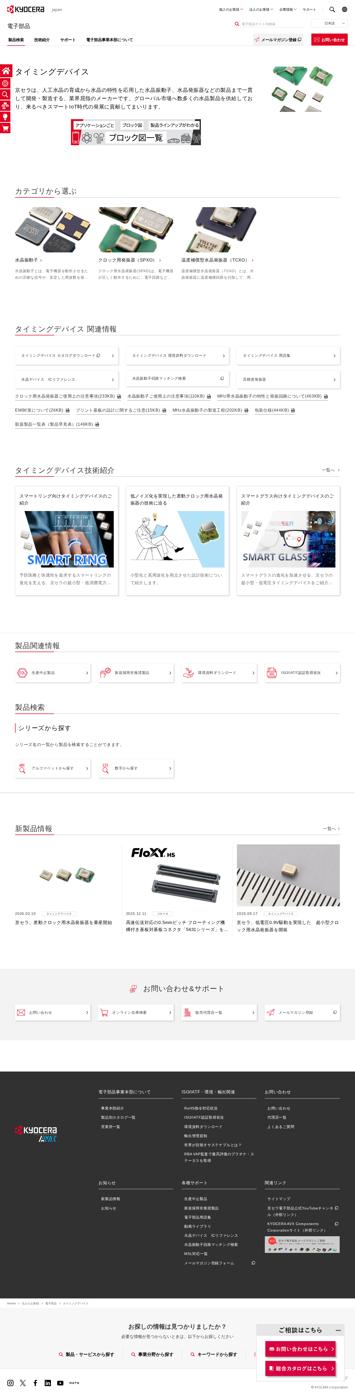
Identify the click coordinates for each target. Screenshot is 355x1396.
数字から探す (126, 768)
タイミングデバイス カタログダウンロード (58, 355)
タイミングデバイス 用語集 (266, 355)
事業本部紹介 (112, 1108)
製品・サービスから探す (90, 1354)
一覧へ (329, 470)
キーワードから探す (217, 1354)
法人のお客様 (259, 9)
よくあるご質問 (280, 1127)
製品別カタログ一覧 (118, 1117)
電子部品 (51, 1303)
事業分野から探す (156, 1354)
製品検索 (16, 39)
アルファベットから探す (53, 768)
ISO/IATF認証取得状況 (301, 673)
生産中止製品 (43, 673)
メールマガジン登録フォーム (209, 1263)
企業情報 (286, 9)
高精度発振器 (254, 379)
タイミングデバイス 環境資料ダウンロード (169, 355)
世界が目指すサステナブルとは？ (213, 1145)
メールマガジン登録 (279, 39)
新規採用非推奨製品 (132, 673)
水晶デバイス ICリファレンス (48, 379)
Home (11, 1303)
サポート (309, 9)
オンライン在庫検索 (129, 1012)
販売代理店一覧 (208, 1012)
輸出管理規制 (195, 1136)
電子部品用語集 (197, 1217)
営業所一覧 (110, 1127)
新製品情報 (110, 1199)
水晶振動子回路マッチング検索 (159, 378)
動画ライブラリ (197, 1226)
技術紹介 (42, 39)
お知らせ (108, 1208)
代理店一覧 (277, 1117)
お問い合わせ (333, 39)
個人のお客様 (229, 9)
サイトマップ (279, 1199)
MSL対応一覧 (196, 1254)
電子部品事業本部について (109, 39)
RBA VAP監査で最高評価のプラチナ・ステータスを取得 (219, 1157)
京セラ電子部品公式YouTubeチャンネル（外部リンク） (300, 1211)
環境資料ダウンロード (217, 673)
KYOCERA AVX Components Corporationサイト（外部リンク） (297, 1227)
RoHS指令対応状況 (201, 1108)
